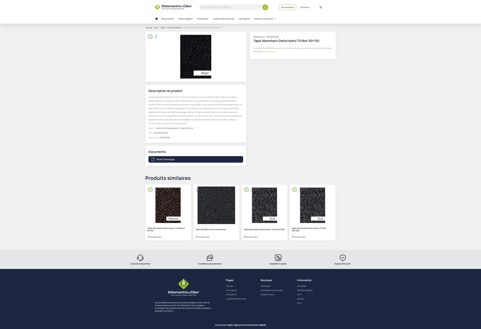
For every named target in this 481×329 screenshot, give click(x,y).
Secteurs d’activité (264, 18)
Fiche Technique (165, 159)
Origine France (267, 294)
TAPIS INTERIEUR (174, 27)
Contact (301, 298)
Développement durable (272, 290)
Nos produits (167, 18)
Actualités (301, 286)
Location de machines (223, 18)
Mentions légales (305, 290)
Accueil (149, 27)
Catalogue (265, 286)
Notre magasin (185, 18)
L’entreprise (244, 18)
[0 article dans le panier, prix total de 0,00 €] (320, 7)
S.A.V (299, 303)
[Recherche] (265, 7)
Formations (202, 18)
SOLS (156, 27)
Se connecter (287, 7)
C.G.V (299, 294)
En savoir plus (269, 51)
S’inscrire (304, 7)
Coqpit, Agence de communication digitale (246, 325)
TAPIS (162, 27)
